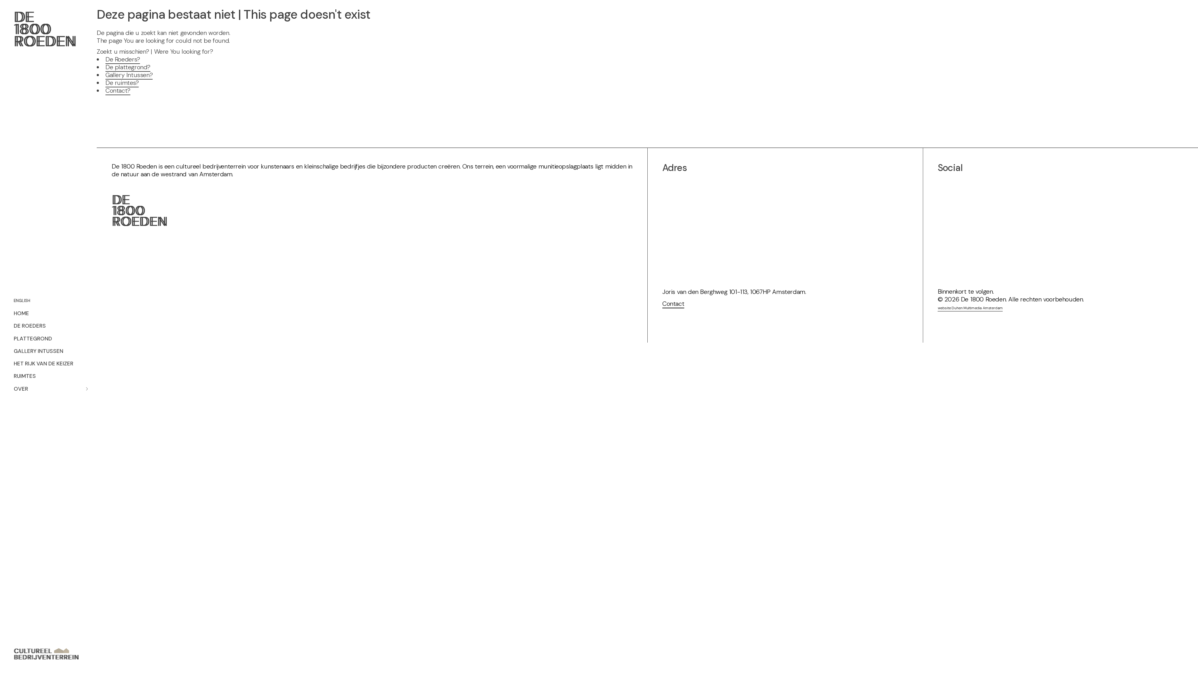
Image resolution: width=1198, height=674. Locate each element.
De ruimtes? (122, 83)
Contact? (117, 90)
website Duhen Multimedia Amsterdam (970, 307)
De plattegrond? (127, 67)
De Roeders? (122, 59)
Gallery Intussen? (129, 75)
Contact (673, 304)
